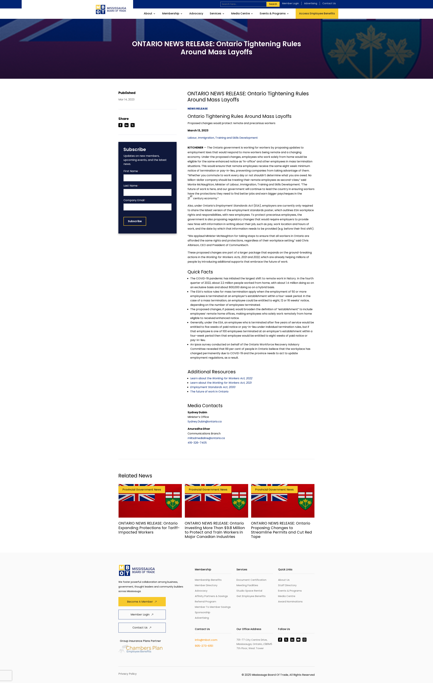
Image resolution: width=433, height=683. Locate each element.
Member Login (290, 3)
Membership (170, 13)
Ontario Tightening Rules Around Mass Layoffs (240, 116)
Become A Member (140, 602)
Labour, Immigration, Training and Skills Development (223, 138)
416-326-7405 (197, 443)
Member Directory (206, 585)
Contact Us (329, 3)
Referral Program (205, 601)
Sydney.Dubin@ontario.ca (205, 421)
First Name (131, 171)
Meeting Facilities (247, 585)
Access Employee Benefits (317, 13)
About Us (284, 580)
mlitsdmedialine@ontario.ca (206, 438)
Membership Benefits (208, 580)
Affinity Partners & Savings (211, 596)
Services (215, 13)
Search (273, 4)
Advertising (310, 3)
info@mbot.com (206, 640)
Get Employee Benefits (251, 596)
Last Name (131, 186)
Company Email (134, 200)
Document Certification (251, 580)
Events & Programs (273, 13)
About (148, 13)
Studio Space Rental (249, 590)
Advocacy (196, 13)
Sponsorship (202, 612)
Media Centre (240, 13)
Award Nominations (290, 601)
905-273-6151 (204, 646)
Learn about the (221, 378)
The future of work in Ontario (209, 391)
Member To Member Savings (213, 607)
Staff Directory (287, 585)
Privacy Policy (127, 674)
